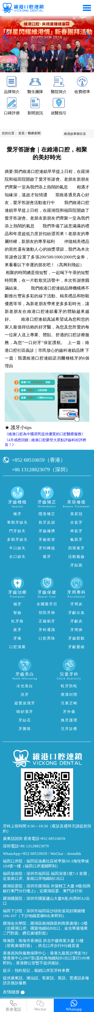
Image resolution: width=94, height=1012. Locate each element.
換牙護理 (69, 720)
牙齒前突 (47, 540)
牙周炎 (76, 604)
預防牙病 (47, 613)
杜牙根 (17, 621)
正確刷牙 (47, 621)
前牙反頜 (47, 522)
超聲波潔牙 (24, 703)
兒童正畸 (69, 703)
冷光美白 (24, 686)
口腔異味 (47, 638)
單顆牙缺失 (17, 522)
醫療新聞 (34, 133)
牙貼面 (76, 565)
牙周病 (76, 630)
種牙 (17, 514)
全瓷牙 (76, 522)
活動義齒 (76, 557)
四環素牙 (76, 548)
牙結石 (25, 720)
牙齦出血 (76, 613)
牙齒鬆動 (76, 638)
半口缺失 (17, 548)
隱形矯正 (47, 514)
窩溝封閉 (69, 695)
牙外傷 (69, 712)
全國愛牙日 (47, 604)
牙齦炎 (76, 621)
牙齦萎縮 (76, 647)
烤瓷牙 (76, 531)
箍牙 (47, 557)
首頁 (21, 133)
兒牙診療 (69, 729)
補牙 (17, 604)
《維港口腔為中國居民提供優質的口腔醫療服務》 (45, 434)
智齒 (17, 613)
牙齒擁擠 (47, 531)
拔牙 (17, 630)
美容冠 (76, 514)
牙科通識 (47, 630)
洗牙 (25, 695)
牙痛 (17, 638)
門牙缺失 (17, 531)
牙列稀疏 (47, 548)
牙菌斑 (25, 729)
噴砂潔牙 (24, 712)
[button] (18, 69)
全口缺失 (17, 557)
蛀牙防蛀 (69, 686)
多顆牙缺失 (17, 540)
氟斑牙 (76, 540)
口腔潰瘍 (17, 647)
